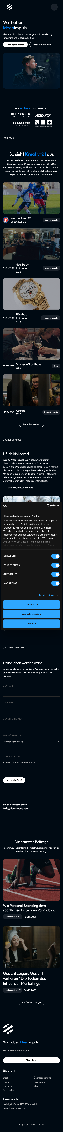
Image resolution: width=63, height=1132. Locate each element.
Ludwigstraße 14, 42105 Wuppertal (20, 1104)
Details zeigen (46, 595)
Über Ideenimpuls (42, 1077)
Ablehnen (31, 623)
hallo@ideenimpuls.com (14, 1108)
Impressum (39, 1081)
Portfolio (7, 1085)
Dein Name (8, 686)
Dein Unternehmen (12, 719)
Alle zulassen (31, 604)
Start (5, 1077)
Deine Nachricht (11, 757)
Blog (36, 1085)
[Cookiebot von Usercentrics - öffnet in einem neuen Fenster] (47, 506)
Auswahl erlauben (31, 614)
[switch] (55, 565)
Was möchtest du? (12, 735)
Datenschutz (9, 1090)
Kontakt (7, 1081)
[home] (8, 7)
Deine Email (9, 702)
